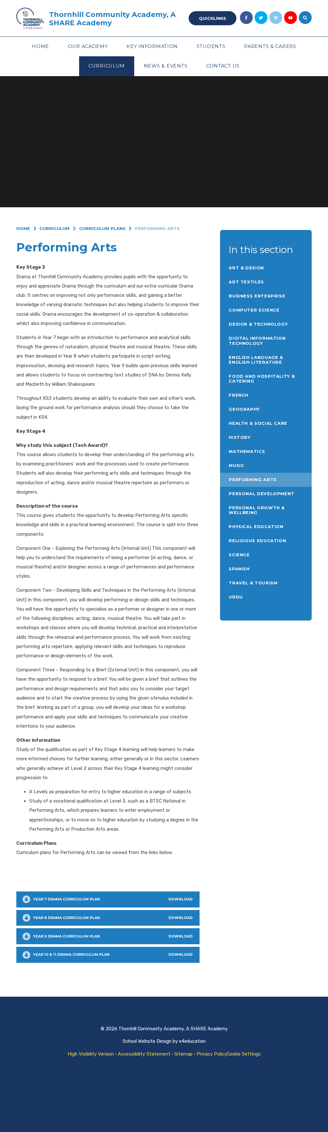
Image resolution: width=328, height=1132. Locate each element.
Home (23, 228)
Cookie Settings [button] (244, 1054)
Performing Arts (157, 228)
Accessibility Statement (144, 1054)
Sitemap (184, 1054)
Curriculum (54, 228)
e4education (192, 1041)
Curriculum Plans (102, 228)
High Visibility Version (91, 1054)
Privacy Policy (212, 1054)
